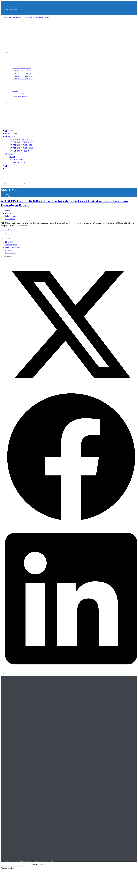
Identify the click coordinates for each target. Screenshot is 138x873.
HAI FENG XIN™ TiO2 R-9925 (21, 148)
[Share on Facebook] (71, 522)
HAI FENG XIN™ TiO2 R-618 (20, 145)
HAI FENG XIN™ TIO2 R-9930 (21, 151)
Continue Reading (8, 230)
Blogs (7, 242)
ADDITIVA (8, 196)
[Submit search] (24, 183)
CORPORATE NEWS (17, 163)
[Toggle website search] (9, 112)
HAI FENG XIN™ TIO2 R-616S (21, 142)
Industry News (10, 216)
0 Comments (10, 219)
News (7, 250)
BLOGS (12, 157)
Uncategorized (10, 253)
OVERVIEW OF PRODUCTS (20, 139)
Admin (7, 211)
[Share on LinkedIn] (71, 673)
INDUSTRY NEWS (16, 160)
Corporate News (11, 245)
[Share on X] (71, 390)
